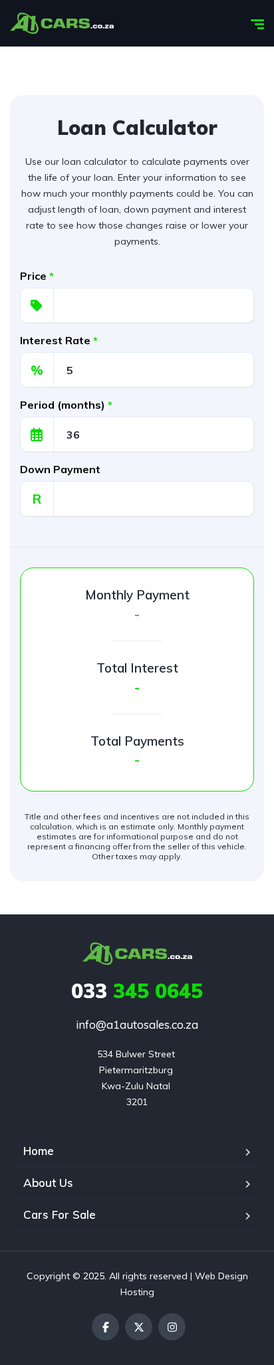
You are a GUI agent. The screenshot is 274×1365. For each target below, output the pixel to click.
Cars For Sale (59, 1214)
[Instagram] (172, 1326)
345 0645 (137, 990)
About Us (48, 1183)
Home (38, 1151)
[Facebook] (105, 1326)
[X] (138, 1326)
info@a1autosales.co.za (137, 1024)
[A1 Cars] (62, 23)
